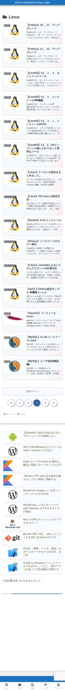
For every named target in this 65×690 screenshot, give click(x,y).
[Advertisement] (32, 629)
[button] (58, 494)
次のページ (32, 391)
